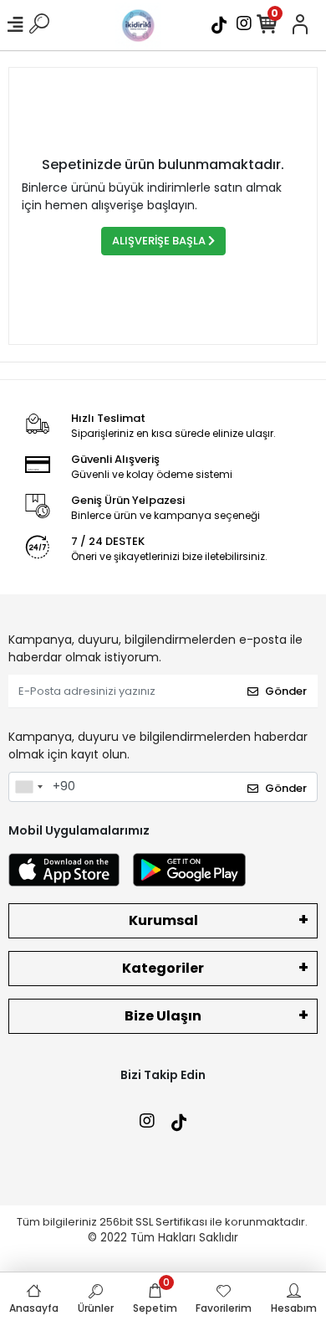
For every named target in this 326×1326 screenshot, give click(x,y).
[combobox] (28, 787)
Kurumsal (163, 920)
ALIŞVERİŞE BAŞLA (160, 241)
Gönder (286, 691)
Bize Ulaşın (163, 1015)
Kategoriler (163, 968)
